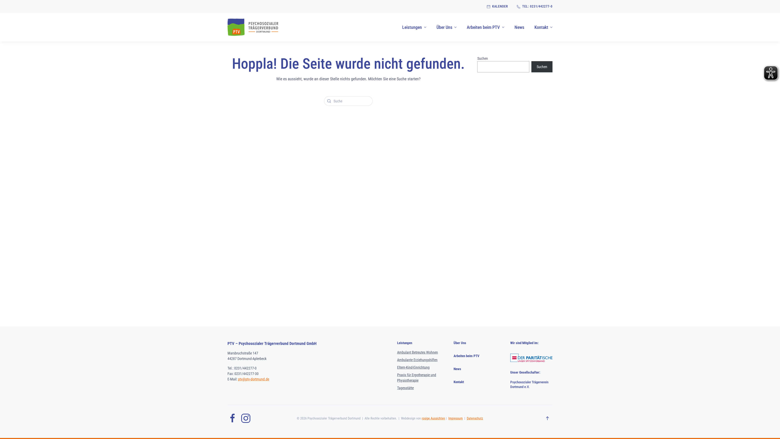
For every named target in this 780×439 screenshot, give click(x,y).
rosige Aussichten (433, 418)
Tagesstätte (405, 388)
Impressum (455, 418)
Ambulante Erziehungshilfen (417, 360)
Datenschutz (475, 418)
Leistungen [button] (412, 27)
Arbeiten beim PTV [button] (483, 27)
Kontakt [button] (541, 27)
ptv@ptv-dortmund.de (253, 379)
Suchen (482, 58)
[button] (547, 418)
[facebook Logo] (233, 418)
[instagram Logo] (246, 418)
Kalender (499, 6)
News (519, 27)
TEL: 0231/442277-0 (536, 6)
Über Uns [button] (444, 27)
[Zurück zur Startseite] (253, 27)
